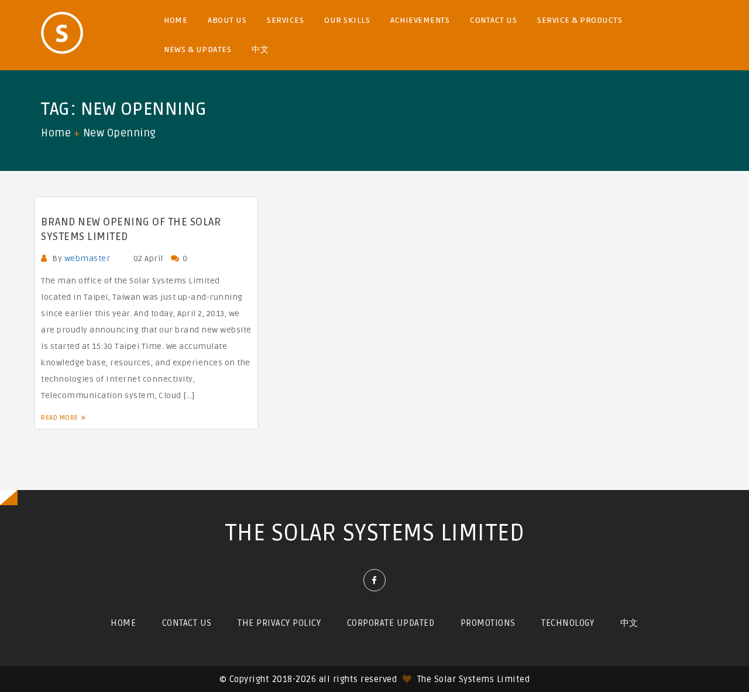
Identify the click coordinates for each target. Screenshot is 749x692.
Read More (59, 417)
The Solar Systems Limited (375, 533)
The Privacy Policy (279, 623)
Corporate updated (391, 623)
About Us (227, 20)
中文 (260, 49)
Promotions (488, 623)
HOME (175, 20)
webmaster (87, 258)
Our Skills (347, 20)
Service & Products (579, 20)
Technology (567, 623)
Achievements (419, 20)
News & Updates (197, 49)
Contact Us (493, 20)
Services (285, 20)
